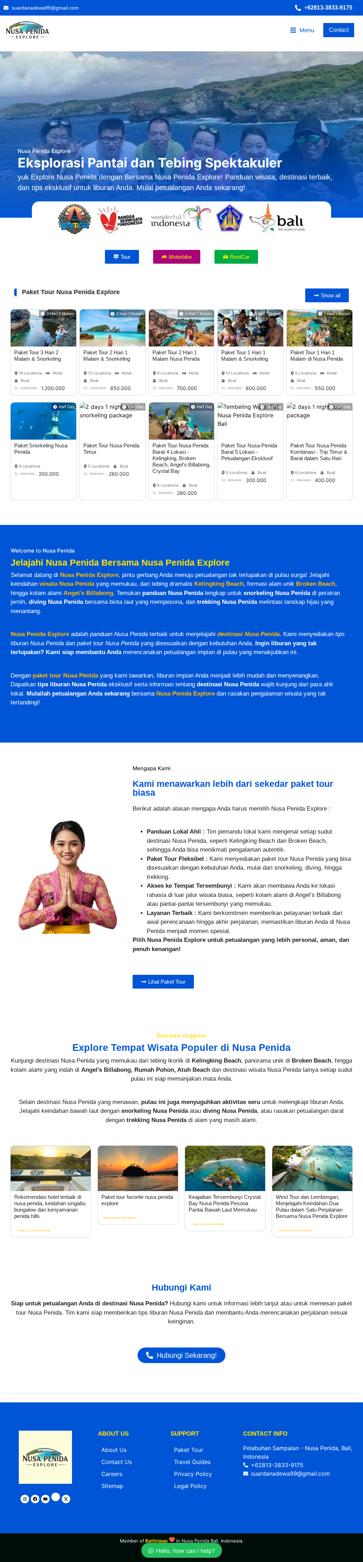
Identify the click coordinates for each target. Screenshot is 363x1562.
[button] (327, 8)
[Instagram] (25, 1499)
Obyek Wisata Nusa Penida (119, 1217)
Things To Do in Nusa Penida (33, 1230)
